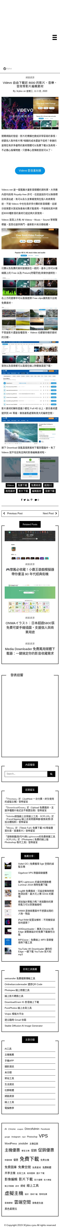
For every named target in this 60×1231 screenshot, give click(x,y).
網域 (22, 1186)
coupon (20, 1129)
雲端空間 (22, 1202)
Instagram (16, 1137)
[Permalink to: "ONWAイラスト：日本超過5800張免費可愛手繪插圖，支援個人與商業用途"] (30, 598)
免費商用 (35, 485)
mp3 (24, 1137)
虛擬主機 (14, 1193)
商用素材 (10, 491)
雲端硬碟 (9, 1203)
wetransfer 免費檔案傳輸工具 (20, 978)
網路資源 (30, 77)
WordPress (11, 1143)
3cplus (19, 91)
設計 (27, 1194)
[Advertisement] (30, 33)
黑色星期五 (11, 1208)
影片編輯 (38, 1180)
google (7, 1137)
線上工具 (9, 1102)
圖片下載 (40, 1173)
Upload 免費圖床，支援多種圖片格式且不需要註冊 (29, 809)
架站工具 (9, 1078)
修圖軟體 (8, 1160)
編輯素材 (36, 491)
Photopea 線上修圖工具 (17, 990)
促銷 (34, 1150)
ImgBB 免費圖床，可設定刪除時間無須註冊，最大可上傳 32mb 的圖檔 (36, 894)
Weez (10, 827)
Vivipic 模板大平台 (14, 1013)
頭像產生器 (37, 1203)
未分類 (8, 1072)
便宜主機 (26, 1151)
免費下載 (22, 485)
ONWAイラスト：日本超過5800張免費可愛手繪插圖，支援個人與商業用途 (30, 627)
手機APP (9, 1060)
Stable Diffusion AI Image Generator (24, 1025)
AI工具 (8, 1048)
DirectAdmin (32, 1128)
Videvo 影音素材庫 (30, 170)
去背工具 (21, 1173)
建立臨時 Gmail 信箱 (15, 1020)
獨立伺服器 (9, 1186)
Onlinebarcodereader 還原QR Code (23, 984)
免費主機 (44, 1160)
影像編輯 (11, 1179)
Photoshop (32, 1137)
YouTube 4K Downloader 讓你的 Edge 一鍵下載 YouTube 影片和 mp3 (35, 952)
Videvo (10, 485)
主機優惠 (12, 1150)
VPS (43, 1136)
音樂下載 (49, 491)
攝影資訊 (9, 1066)
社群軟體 (9, 1090)
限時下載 (34, 1194)
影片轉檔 (47, 1180)
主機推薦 (9, 1054)
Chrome (12, 1129)
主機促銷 (34, 1144)
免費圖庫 (11, 1167)
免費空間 (24, 1167)
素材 (17, 1186)
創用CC (48, 485)
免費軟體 (46, 1167)
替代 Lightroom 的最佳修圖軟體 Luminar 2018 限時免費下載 (34, 883)
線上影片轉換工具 (14, 996)
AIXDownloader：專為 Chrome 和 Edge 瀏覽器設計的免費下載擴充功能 (36, 932)
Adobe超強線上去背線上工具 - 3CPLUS (28, 816)
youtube (23, 1143)
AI (6, 1129)
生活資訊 (9, 1084)
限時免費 (43, 1194)
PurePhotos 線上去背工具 (18, 1008)
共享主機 (10, 1172)
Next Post (48, 513)
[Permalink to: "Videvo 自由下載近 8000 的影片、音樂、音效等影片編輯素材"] (30, 112)
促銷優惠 (46, 1150)
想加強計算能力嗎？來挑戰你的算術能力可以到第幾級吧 (35, 903)
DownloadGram (15, 807)
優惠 (16, 1159)
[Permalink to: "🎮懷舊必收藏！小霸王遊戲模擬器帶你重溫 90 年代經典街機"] (30, 545)
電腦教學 (9, 1108)
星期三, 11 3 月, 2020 (36, 91)
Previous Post (14, 513)
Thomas (11, 798)
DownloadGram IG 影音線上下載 (22, 1002)
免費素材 (36, 1167)
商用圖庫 (31, 1173)
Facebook (45, 1129)
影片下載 (23, 491)
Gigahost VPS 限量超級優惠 (33, 872)
